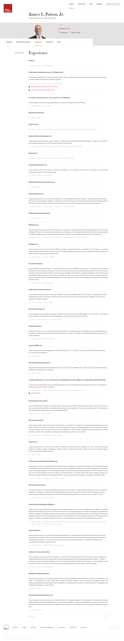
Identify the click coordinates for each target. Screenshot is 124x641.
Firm (90, 4)
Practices (81, 4)
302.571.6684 (76, 32)
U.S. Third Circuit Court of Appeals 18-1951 (43, 90)
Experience (38, 42)
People (71, 4)
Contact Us (15, 627)
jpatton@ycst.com (64, 28)
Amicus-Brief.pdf (35, 393)
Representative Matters (24, 42)
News (59, 42)
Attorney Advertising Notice (47, 627)
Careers (99, 4)
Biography (9, 42)
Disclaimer (33, 627)
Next (105, 617)
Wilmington (64, 32)
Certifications (72, 627)
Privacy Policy (61, 627)
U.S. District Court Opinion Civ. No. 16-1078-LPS (44, 86)
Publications (49, 42)
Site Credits (83, 627)
